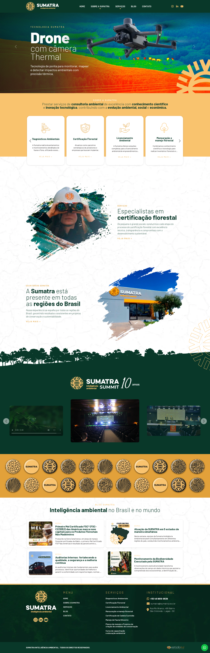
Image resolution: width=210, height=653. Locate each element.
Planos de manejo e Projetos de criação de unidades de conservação (122, 625)
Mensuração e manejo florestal (119, 611)
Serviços (120, 6)
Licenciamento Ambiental (117, 607)
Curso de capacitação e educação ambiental (115, 632)
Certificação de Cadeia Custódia (120, 615)
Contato (146, 6)
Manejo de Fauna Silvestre (117, 620)
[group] (46, 140)
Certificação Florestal (115, 602)
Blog (133, 6)
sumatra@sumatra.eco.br (163, 603)
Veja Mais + (124, 238)
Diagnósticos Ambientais (117, 598)
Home (82, 6)
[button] (30, 141)
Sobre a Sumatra (100, 6)
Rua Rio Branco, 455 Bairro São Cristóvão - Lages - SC (162, 609)
